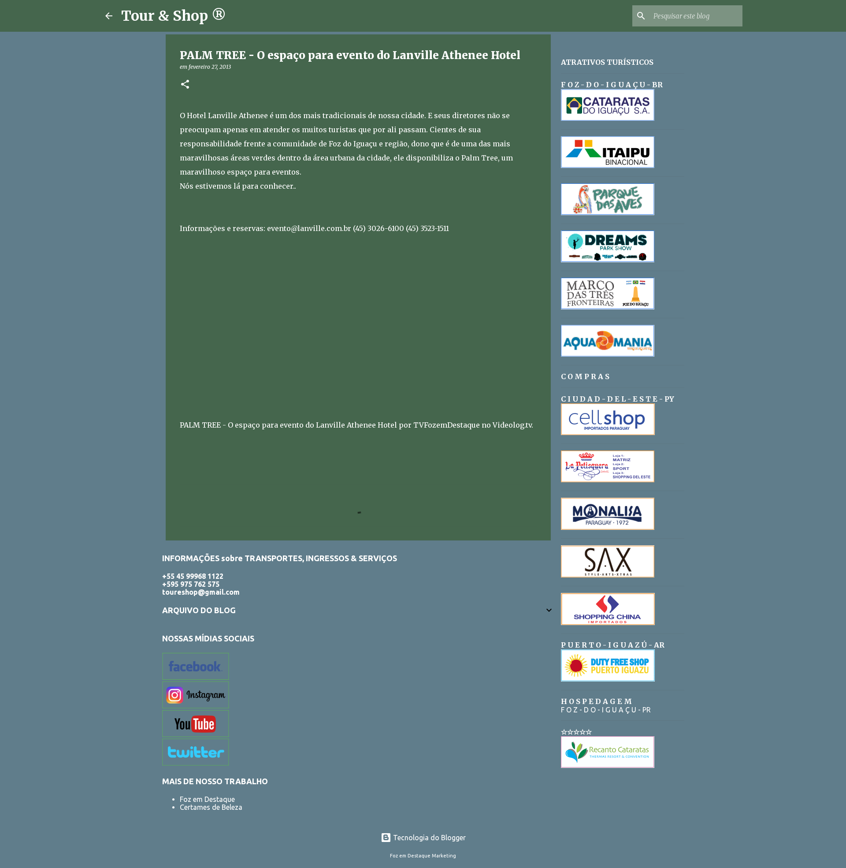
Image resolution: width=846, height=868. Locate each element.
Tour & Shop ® (173, 16)
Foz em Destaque (207, 799)
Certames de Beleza (211, 807)
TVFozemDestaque (446, 425)
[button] (185, 85)
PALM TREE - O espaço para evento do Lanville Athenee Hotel (288, 425)
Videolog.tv (512, 425)
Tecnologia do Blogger (428, 838)
